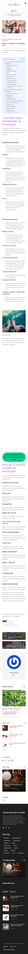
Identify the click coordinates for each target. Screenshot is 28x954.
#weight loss (21, 853)
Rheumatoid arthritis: (12, 75)
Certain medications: (12, 82)
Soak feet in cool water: (12, 93)
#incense (16, 848)
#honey (15, 845)
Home (5, 13)
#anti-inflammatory (16, 838)
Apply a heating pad (11, 106)
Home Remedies (19, 13)
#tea (14, 853)
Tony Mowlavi (5, 48)
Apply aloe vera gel (11, 99)
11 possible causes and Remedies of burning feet (14, 62)
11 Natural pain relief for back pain (13, 646)
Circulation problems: (12, 80)
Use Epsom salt (11, 110)
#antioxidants (7, 840)
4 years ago (10, 48)
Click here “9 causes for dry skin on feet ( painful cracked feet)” (14, 457)
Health (4, 39)
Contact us (13, 946)
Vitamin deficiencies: (11, 71)
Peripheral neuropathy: (12, 65)
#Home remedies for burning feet (11, 625)
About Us (5, 946)
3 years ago (10, 716)
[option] (14, 703)
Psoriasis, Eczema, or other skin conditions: (15, 86)
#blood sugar (16, 840)
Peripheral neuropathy (10, 142)
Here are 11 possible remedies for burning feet (13, 90)
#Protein (6, 850)
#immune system (7, 848)
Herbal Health (11, 13)
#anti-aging (6, 838)
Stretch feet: (10, 104)
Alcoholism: (9, 69)
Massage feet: (10, 97)
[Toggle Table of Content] (22, 59)
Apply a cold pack (11, 108)
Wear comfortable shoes (10, 532)
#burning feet (12, 621)
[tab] (5, 892)
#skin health (7, 853)
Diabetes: (9, 67)
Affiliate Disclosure (9, 949)
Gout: (8, 73)
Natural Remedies (13, 635)
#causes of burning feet (9, 623)
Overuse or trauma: (11, 78)
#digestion (6, 843)
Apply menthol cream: (13, 112)
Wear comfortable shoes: (13, 102)
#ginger (13, 843)
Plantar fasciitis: (10, 76)
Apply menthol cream (10, 584)
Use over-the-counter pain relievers (15, 100)
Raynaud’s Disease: (12, 84)
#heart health (7, 845)
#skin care (13, 850)
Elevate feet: (10, 95)
